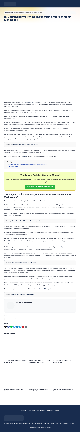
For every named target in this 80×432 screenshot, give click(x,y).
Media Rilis (50, 410)
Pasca (7, 319)
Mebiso (25, 156)
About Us (23, 410)
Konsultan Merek (24, 302)
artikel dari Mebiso (43, 289)
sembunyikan (15, 162)
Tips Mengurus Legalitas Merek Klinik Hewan (25, 144)
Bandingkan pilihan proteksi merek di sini (40, 186)
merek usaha (57, 241)
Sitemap (57, 410)
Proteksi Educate (15, 319)
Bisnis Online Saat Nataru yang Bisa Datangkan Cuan (27, 221)
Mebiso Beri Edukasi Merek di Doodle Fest (63, 390)
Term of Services (41, 410)
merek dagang (61, 247)
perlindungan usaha (30, 102)
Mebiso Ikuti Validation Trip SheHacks (23, 294)
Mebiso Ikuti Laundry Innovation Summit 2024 (40, 390)
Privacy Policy (31, 410)
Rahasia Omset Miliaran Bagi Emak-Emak (24, 263)
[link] (5, 327)
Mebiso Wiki (39, 427)
